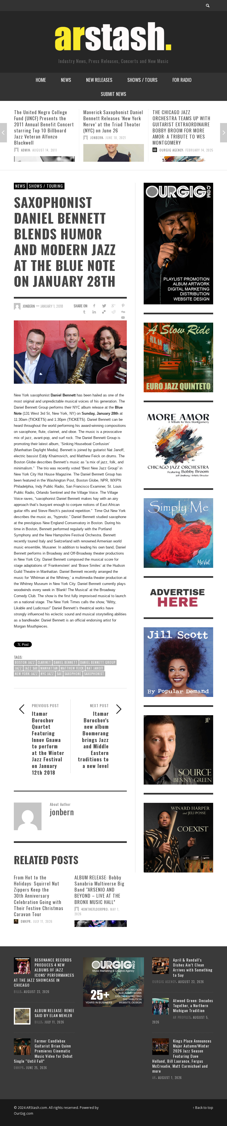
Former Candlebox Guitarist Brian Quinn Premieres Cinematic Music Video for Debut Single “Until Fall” (43, 1051)
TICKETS (37, 419)
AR (154, 1077)
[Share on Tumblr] (84, 312)
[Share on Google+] (113, 306)
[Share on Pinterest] (123, 306)
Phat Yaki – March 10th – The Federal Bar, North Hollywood (179, 118)
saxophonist (94, 674)
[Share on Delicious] (103, 312)
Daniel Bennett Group (97, 662)
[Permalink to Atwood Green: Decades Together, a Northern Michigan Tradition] (160, 1006)
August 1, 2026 (170, 1077)
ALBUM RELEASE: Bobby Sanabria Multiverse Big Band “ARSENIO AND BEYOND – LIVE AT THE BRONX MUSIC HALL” (99, 889)
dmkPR (26, 921)
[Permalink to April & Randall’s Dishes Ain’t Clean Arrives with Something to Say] (160, 965)
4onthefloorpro (94, 909)
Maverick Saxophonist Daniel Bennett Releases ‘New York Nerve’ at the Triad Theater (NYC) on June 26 (44, 121)
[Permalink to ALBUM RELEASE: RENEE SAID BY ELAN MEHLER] (22, 1015)
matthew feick (72, 668)
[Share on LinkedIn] (94, 312)
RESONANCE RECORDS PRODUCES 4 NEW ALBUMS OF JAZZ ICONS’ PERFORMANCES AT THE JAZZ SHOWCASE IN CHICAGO (44, 972)
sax (59, 674)
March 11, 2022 (196, 131)
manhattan (49, 668)
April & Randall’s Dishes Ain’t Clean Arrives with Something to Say (193, 967)
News (20, 186)
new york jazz (26, 674)
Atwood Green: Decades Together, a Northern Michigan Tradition (193, 1005)
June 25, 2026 (36, 1067)
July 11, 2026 (43, 921)
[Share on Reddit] (113, 312)
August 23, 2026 (37, 991)
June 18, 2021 (46, 137)
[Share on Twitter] (103, 306)
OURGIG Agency (102, 150)
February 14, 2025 (130, 150)
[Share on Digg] (123, 312)
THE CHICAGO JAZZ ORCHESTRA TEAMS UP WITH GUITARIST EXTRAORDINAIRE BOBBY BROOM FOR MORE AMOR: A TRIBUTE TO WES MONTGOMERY (112, 127)
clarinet (44, 662)
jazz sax (31, 668)
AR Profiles (182, 1017)
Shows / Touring (46, 186)
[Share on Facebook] (94, 306)
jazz (18, 668)
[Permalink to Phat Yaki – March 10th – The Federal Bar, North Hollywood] (183, 150)
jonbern (27, 137)
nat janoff (95, 668)
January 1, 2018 (51, 306)
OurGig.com (23, 1113)
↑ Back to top (203, 1107)
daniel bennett (66, 662)
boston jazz (25, 662)
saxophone (73, 674)
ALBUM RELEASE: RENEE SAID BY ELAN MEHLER (54, 1012)
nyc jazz (47, 674)
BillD (18, 991)
